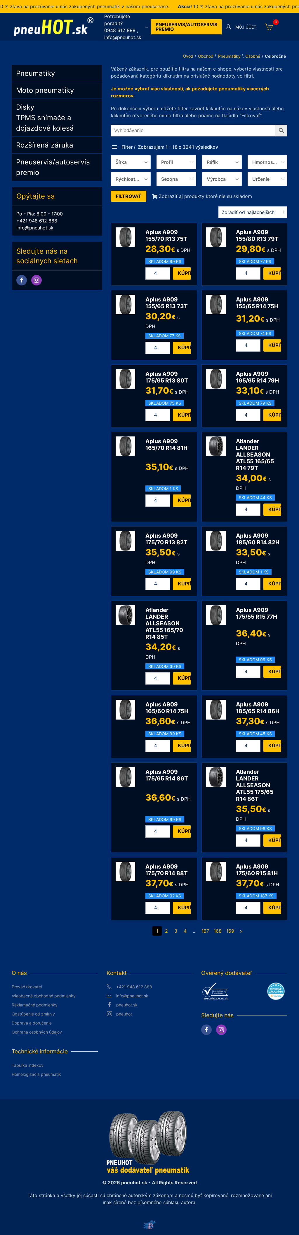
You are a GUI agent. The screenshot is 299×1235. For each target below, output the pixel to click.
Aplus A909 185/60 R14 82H (257, 539)
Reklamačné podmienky (35, 1004)
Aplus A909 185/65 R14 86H (257, 708)
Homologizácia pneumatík (36, 1074)
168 (218, 931)
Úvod (188, 56)
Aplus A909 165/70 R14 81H (166, 444)
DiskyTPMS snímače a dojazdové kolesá (45, 117)
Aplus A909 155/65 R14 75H (257, 303)
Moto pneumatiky (45, 90)
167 (205, 931)
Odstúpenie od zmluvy (33, 1013)
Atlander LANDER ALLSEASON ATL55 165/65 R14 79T (255, 454)
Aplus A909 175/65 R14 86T (166, 775)
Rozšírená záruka (44, 145)
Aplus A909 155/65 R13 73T (166, 303)
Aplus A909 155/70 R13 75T (166, 235)
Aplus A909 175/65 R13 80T (166, 377)
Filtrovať (128, 196)
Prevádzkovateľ (27, 986)
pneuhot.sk (127, 1004)
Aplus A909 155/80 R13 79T (257, 235)
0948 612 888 (119, 30)
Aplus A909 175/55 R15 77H (256, 613)
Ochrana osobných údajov (37, 1031)
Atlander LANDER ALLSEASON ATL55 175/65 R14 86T (254, 785)
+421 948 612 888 (36, 221)
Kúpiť (184, 273)
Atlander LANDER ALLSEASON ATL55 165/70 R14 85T (164, 623)
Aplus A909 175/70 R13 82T (166, 539)
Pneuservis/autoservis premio (186, 27)
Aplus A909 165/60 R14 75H (166, 708)
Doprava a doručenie (32, 1022)
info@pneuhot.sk (122, 37)
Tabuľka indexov (28, 1065)
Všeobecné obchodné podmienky (44, 995)
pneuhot (124, 1013)
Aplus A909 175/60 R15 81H (257, 870)
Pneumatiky (229, 56)
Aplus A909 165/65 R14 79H (257, 377)
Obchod (205, 56)
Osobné (252, 56)
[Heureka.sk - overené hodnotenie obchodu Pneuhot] (276, 991)
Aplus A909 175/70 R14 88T (166, 870)
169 (230, 931)
